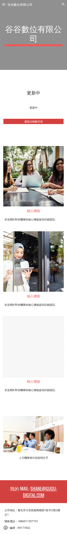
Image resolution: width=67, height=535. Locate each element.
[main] (33, 34)
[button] (3, 4)
